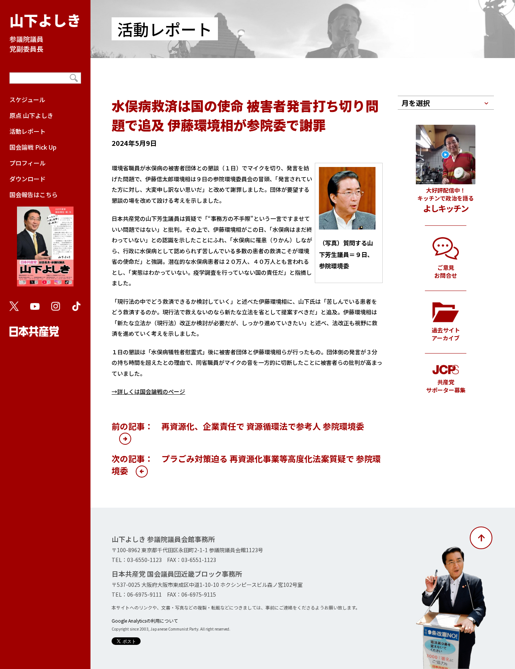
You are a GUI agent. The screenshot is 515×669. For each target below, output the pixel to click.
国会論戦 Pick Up (33, 147)
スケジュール (27, 99)
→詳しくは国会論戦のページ (148, 391)
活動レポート (27, 131)
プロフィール (27, 162)
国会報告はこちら (33, 194)
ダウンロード (27, 178)
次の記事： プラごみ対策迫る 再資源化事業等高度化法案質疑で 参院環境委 (246, 464)
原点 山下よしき (31, 115)
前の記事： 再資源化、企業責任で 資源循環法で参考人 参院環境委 (238, 426)
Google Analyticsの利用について (145, 620)
